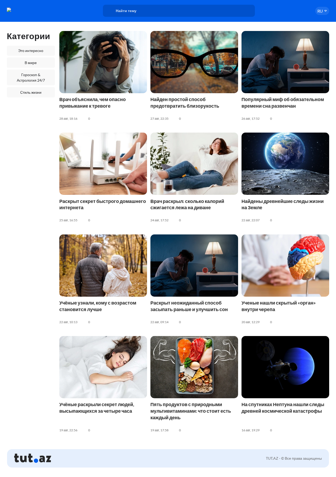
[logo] (25, 10)
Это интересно (30, 50)
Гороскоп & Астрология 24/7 (31, 77)
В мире (31, 62)
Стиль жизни (30, 92)
